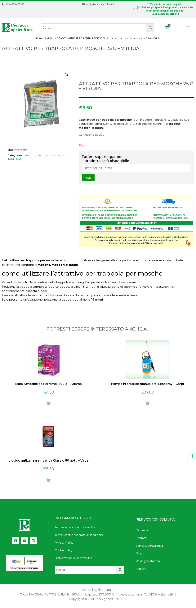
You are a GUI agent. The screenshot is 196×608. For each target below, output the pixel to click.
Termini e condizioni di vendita (75, 527)
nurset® (141, 569)
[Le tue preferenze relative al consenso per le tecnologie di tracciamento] (192, 456)
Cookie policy (63, 550)
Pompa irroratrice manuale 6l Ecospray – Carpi (147, 384)
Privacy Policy (64, 542)
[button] (188, 27)
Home (39, 38)
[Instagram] (33, 540)
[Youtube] (24, 540)
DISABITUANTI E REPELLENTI (73, 38)
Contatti (141, 538)
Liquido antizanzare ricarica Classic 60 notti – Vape (49, 460)
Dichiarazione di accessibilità (73, 558)
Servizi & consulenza (149, 545)
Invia (88, 177)
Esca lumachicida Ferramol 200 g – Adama (48, 384)
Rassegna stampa (148, 561)
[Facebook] (15, 540)
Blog (139, 553)
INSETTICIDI (98, 38)
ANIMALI (50, 38)
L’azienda (142, 530)
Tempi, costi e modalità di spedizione (79, 535)
